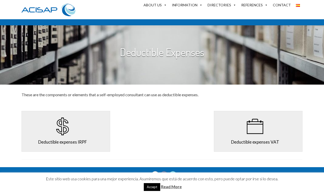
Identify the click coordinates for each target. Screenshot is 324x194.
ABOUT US (153, 5)
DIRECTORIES (219, 5)
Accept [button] (152, 187)
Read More (171, 186)
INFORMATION (184, 5)
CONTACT (282, 5)
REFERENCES (252, 5)
